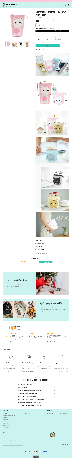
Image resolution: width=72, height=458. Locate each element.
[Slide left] (4, 44)
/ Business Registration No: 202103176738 (28, 453)
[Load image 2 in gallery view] (14, 44)
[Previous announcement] (3, 1)
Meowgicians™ (27, 413)
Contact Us (5, 413)
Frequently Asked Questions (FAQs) (9, 415)
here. (49, 415)
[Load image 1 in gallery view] (8, 44)
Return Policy (5, 421)
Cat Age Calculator (6, 417)
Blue (47, 21)
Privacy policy (43, 453)
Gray (52, 21)
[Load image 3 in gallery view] (21, 44)
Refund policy (38, 453)
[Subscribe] (22, 444)
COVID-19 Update (6, 427)
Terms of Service (6, 425)
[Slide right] (31, 44)
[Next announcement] (69, 1)
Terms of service (48, 453)
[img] (36, 328)
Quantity (36, 23)
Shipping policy (54, 453)
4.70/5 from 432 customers (14, 329)
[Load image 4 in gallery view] (27, 44)
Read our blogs (5, 435)
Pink (37, 21)
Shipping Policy (5, 419)
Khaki (42, 21)
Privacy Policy (5, 423)
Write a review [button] (46, 262)
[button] (38, 4)
